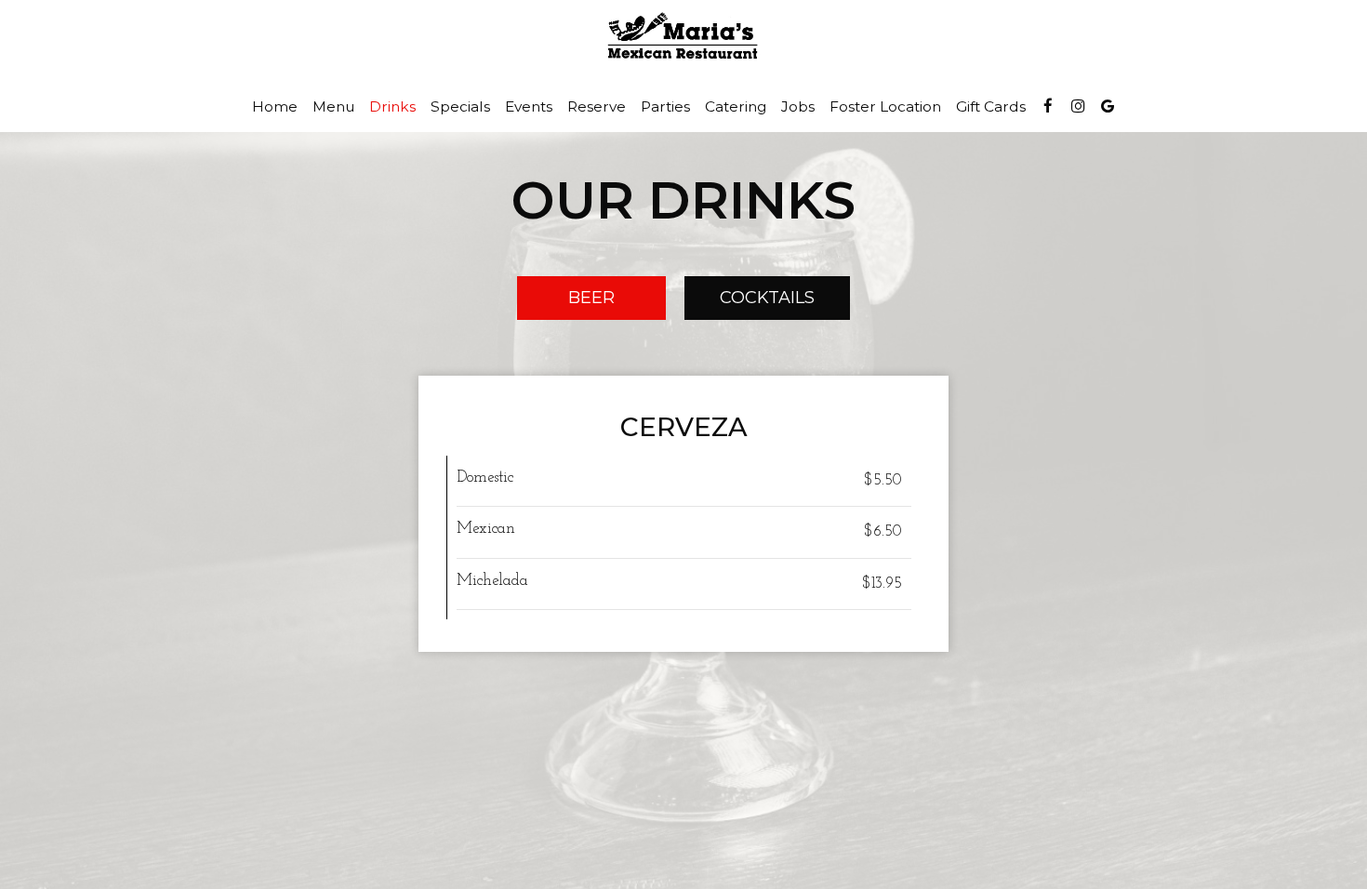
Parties (665, 106)
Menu (333, 106)
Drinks (392, 106)
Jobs (798, 106)
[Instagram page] (1078, 106)
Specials (460, 106)
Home (275, 106)
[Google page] (1107, 106)
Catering (735, 106)
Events (528, 106)
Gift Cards (991, 106)
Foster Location (885, 106)
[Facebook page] (1048, 106)
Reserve (596, 106)
